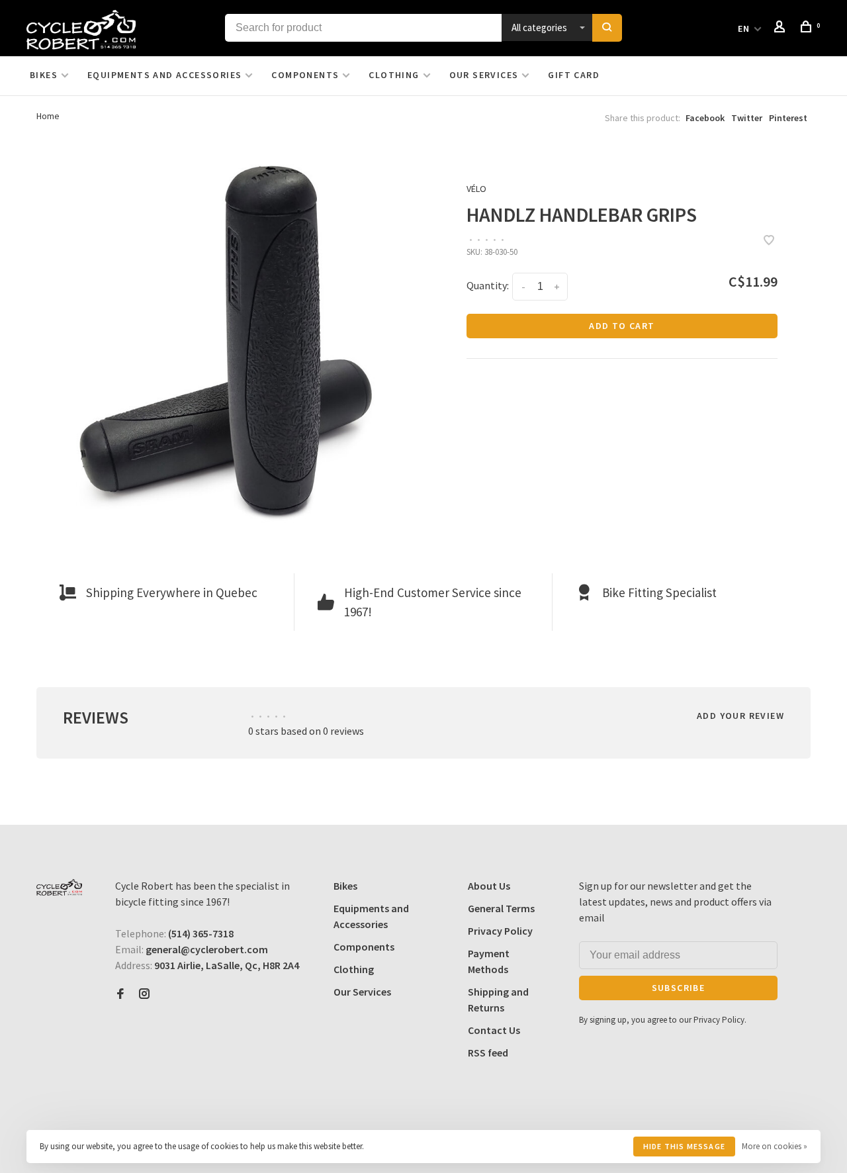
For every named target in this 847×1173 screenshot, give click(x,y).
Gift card (574, 75)
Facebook (705, 118)
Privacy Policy (500, 930)
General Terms (501, 908)
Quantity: (488, 285)
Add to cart (621, 326)
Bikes (44, 75)
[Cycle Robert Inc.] (59, 887)
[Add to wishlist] (769, 241)
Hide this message (684, 1146)
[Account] (781, 28)
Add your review (740, 716)
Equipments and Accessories (164, 75)
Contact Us (494, 1030)
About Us (489, 885)
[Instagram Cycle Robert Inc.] (144, 994)
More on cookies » (774, 1146)
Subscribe (678, 988)
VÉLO (476, 189)
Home (48, 116)
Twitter (746, 118)
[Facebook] (120, 994)
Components (305, 75)
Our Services (484, 75)
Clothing (394, 75)
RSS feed (488, 1052)
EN (744, 28)
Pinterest (788, 118)
